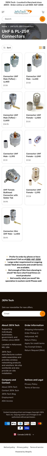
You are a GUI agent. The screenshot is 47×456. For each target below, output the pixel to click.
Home (4, 26)
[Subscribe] (42, 314)
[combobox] (23, 19)
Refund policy (9, 447)
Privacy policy (22, 447)
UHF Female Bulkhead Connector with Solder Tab (10, 194)
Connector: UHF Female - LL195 (33, 191)
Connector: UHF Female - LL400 (33, 116)
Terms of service (36, 447)
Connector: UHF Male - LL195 (10, 155)
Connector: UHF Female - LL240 (33, 155)
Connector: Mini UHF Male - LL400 (11, 232)
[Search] (42, 19)
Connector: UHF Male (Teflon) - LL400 (10, 79)
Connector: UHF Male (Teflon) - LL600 (10, 118)
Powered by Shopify (23, 452)
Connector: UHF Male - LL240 (33, 77)
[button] (4, 12)
